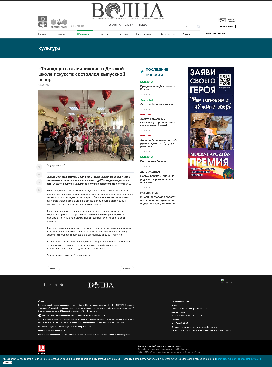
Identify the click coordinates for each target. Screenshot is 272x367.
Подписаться (226, 26)
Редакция (61, 34)
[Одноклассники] (39, 182)
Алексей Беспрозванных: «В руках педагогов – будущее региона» (158, 143)
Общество (83, 34)
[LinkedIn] (39, 167)
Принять (7, 362)
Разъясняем (149, 192)
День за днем (150, 171)
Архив (186, 34)
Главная (42, 34)
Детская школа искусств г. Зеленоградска (68, 255)
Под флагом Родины (153, 161)
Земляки (146, 99)
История (123, 34)
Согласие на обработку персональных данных (159, 346)
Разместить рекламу (215, 33)
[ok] (44, 284)
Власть (104, 34)
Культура (146, 81)
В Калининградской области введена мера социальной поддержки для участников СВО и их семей (158, 202)
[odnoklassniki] (71, 26)
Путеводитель (144, 34)
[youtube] (56, 284)
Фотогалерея (167, 34)
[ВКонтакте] (39, 175)
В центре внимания (56, 166)
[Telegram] (39, 190)
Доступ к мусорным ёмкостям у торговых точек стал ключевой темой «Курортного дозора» (157, 124)
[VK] (78, 26)
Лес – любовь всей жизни (156, 104)
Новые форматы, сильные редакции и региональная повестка (157, 179)
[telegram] (61, 284)
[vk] (50, 284)
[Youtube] (74, 26)
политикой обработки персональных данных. (240, 359)
